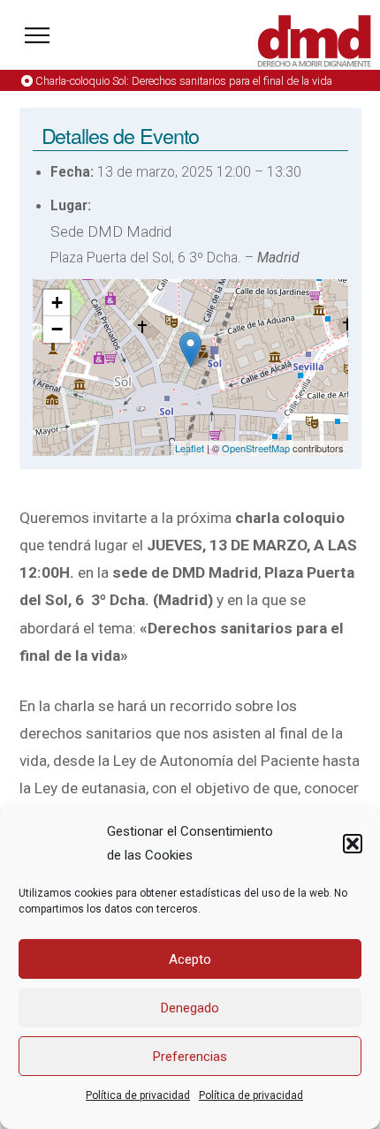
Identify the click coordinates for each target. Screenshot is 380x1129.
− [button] (57, 329)
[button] (352, 843)
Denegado (190, 1008)
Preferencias (190, 1057)
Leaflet (189, 448)
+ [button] (57, 303)
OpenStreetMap (256, 448)
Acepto (190, 959)
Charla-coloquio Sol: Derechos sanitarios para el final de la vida (183, 80)
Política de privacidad (138, 1095)
